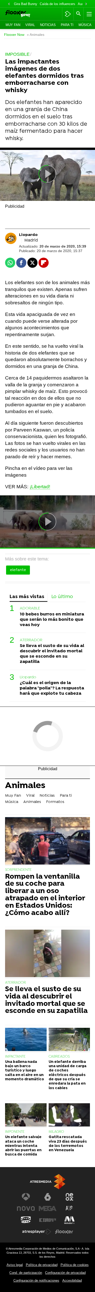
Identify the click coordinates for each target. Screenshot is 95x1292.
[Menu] (89, 14)
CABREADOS (59, 1057)
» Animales (35, 35)
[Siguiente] (86, 4)
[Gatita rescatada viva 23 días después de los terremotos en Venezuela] (69, 1115)
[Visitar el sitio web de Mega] (47, 1208)
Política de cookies (75, 1265)
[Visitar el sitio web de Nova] (26, 1208)
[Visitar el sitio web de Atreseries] (69, 1208)
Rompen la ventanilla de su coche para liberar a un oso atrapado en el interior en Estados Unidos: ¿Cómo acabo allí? (45, 895)
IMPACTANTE (15, 1057)
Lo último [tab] (62, 597)
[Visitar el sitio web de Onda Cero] (26, 1220)
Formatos (55, 801)
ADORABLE (30, 608)
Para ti (67, 25)
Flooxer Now (14, 35)
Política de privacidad (42, 1265)
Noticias (48, 25)
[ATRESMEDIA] (47, 1181)
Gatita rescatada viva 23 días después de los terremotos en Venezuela (68, 1143)
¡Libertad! (40, 486)
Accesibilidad (72, 1280)
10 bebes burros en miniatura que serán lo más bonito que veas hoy (52, 620)
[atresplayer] (67, 14)
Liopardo (28, 677)
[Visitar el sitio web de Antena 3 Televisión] (26, 1197)
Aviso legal (15, 1265)
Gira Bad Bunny (25, 4)
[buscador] (78, 14)
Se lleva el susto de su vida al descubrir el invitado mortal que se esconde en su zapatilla (52, 653)
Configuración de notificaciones (36, 1280)
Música (85, 25)
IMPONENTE (15, 1132)
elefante (18, 570)
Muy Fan (13, 25)
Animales (25, 786)
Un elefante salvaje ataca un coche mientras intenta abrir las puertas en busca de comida (23, 1146)
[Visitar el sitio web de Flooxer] (64, 1231)
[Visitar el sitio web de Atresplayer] (36, 1231)
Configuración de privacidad (65, 1273)
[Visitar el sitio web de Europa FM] (47, 1220)
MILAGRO (56, 1132)
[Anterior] (9, 4)
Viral (30, 25)
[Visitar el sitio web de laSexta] (47, 1197)
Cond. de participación (25, 1273)
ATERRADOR (31, 640)
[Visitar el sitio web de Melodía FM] (69, 1220)
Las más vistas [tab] (27, 597)
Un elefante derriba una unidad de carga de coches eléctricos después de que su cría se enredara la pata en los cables (67, 1075)
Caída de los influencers (57, 4)
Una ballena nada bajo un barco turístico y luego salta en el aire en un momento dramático (24, 1071)
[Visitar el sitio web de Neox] (69, 1197)
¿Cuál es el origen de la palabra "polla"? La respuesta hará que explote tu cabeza (52, 688)
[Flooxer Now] (24, 14)
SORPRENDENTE (18, 870)
